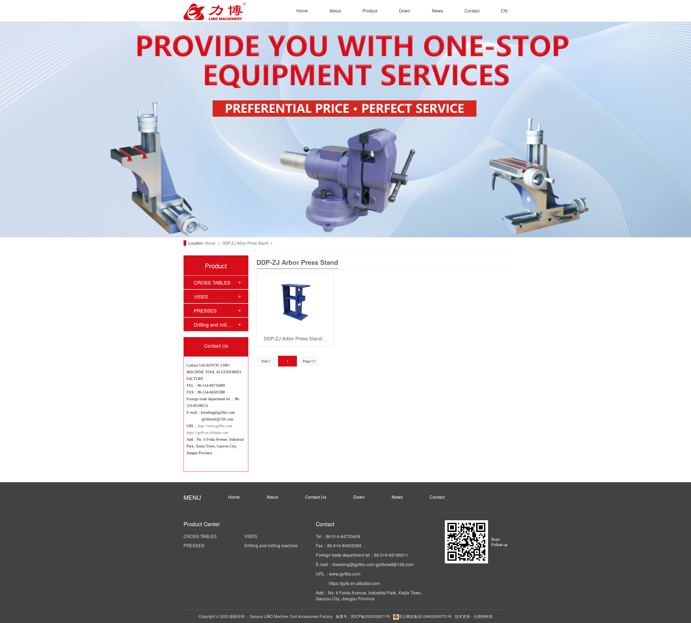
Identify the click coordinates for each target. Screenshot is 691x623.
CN (504, 11)
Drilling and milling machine (271, 546)
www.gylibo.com (344, 574)
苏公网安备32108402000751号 (425, 616)
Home (302, 11)
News (437, 11)
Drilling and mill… (213, 324)
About (335, 11)
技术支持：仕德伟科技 (474, 616)
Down (404, 11)
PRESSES (205, 310)
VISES (201, 296)
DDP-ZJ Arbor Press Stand (245, 243)
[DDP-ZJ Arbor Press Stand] (295, 302)
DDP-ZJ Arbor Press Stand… (295, 338)
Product (370, 11)
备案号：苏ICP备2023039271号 (363, 616)
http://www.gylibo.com (215, 426)
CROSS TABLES (212, 282)
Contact (472, 11)
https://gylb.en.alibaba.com (207, 433)
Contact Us (315, 497)
